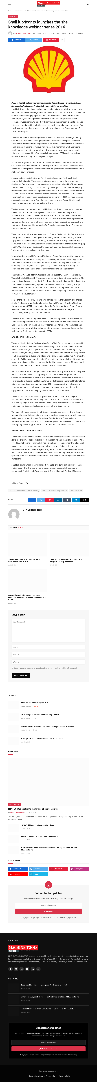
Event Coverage (14, 804)
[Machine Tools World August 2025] (13, 705)
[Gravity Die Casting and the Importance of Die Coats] (13, 741)
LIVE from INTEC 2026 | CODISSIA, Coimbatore (39, 836)
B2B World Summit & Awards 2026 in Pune (37, 825)
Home (10, 11)
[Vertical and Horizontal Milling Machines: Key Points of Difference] (13, 729)
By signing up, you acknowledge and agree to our (49, 1055)
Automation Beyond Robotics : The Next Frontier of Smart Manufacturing (50, 997)
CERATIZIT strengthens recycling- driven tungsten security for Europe (66, 560)
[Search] (87, 4)
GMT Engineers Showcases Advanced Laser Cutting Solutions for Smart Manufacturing (49, 849)
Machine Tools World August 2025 (34, 703)
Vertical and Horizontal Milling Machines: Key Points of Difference (47, 727)
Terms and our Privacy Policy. (67, 1055)
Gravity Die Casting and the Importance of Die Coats (42, 739)
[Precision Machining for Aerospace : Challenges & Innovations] (13, 987)
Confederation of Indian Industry (26, 491)
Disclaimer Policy (64, 1076)
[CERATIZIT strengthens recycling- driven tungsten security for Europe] (69, 544)
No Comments (69, 33)
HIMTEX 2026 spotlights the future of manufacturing (33, 809)
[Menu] (9, 4)
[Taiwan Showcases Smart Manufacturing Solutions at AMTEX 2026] (27, 544)
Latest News (19, 11)
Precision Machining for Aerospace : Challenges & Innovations (45, 985)
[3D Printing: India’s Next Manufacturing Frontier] (13, 717)
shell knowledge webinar (58, 491)
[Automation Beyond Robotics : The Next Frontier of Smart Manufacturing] (13, 999)
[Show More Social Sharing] (62, 40)
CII (10, 491)
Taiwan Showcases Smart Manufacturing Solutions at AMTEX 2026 (24, 560)
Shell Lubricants (76, 491)
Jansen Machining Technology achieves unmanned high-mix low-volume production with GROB (27, 597)
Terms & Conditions (36, 1076)
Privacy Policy (63, 918)
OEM (44, 491)
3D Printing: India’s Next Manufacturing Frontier (40, 715)
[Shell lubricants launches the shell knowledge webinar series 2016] (48, 71)
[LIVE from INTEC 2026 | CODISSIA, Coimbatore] (13, 839)
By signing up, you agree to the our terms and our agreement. (49, 918)
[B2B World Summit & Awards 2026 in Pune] (13, 828)
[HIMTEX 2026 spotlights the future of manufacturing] (48, 782)
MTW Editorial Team (23, 33)
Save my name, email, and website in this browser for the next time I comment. (45, 668)
